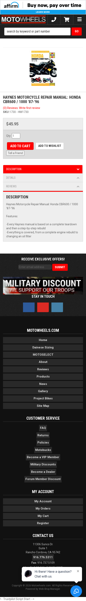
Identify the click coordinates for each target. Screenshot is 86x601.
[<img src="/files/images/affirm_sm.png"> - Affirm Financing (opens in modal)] (43, 7)
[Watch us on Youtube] (43, 307)
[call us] (53, 19)
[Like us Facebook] (29, 307)
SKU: (6, 112)
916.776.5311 (43, 557)
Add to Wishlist (49, 146)
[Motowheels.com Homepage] (23, 19)
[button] (43, 31)
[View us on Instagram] (57, 307)
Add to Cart (20, 146)
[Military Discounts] (43, 285)
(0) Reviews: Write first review (21, 108)
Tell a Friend (15, 153)
